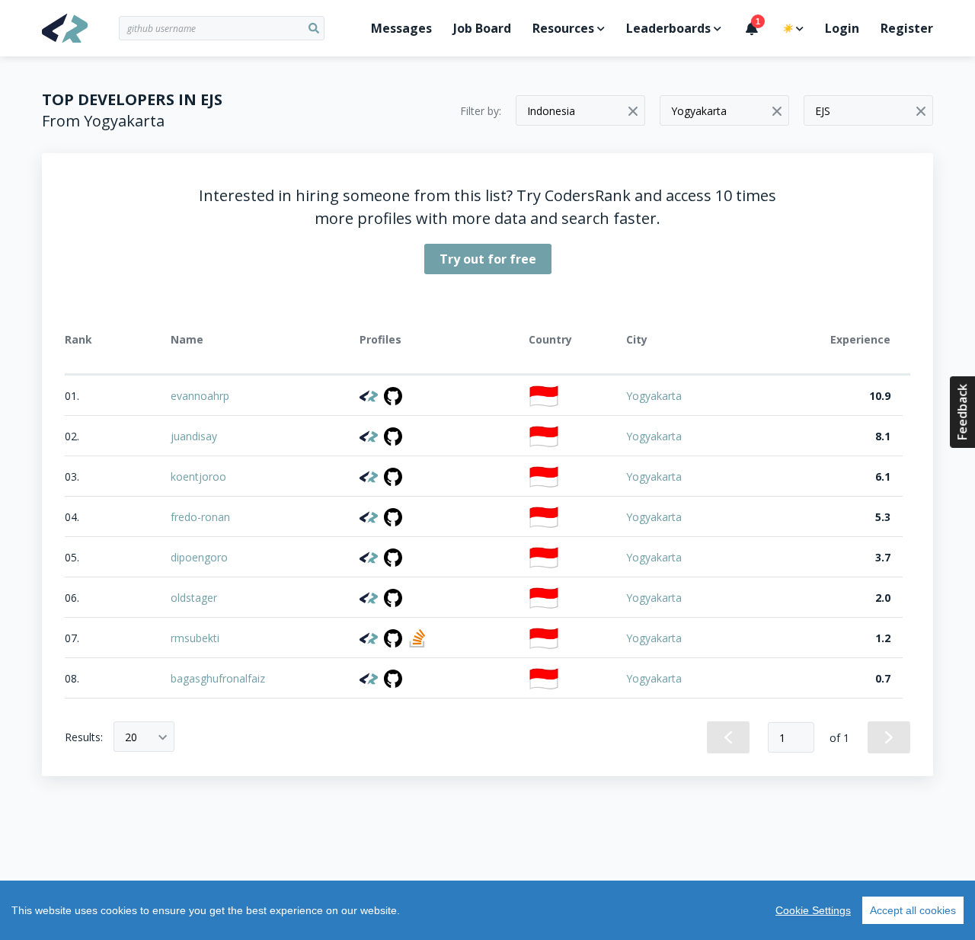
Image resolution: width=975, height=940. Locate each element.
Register (907, 28)
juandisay (194, 436)
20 (131, 737)
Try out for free (488, 259)
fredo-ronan (200, 517)
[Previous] (728, 737)
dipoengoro (199, 557)
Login (842, 28)
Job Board (482, 28)
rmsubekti (195, 638)
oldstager (194, 597)
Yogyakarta (654, 395)
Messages (401, 28)
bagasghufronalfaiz (218, 678)
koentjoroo (198, 476)
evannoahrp (200, 395)
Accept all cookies (913, 910)
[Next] (889, 737)
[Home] (80, 28)
